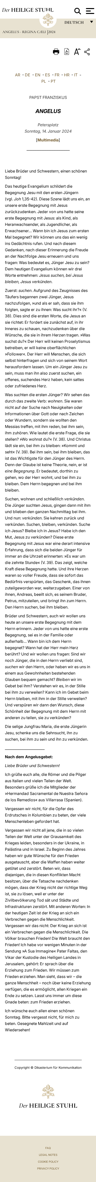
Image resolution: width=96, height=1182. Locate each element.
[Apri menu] (89, 11)
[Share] (87, 52)
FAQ (48, 1148)
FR (57, 74)
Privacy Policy (48, 1168)
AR (17, 74)
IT (76, 74)
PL (43, 81)
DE (27, 74)
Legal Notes (48, 1155)
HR (66, 74)
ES (47, 74)
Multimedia (48, 140)
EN (37, 74)
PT (53, 81)
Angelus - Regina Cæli (24, 32)
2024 (51, 32)
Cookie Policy (48, 1161)
